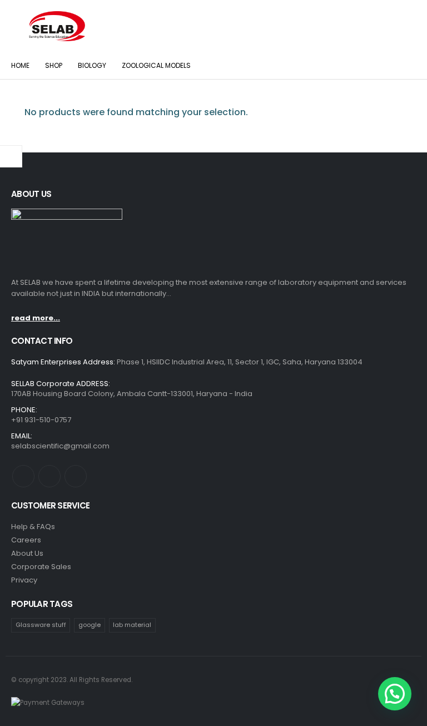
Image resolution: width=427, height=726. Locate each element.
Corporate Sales (41, 566)
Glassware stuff (41, 624)
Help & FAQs (33, 526)
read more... (35, 318)
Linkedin (75, 476)
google (89, 624)
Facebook (23, 476)
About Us (27, 553)
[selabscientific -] (57, 26)
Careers (26, 540)
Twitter (49, 476)
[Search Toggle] (405, 26)
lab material (132, 624)
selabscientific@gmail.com (60, 446)
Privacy (24, 580)
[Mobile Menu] (19, 26)
